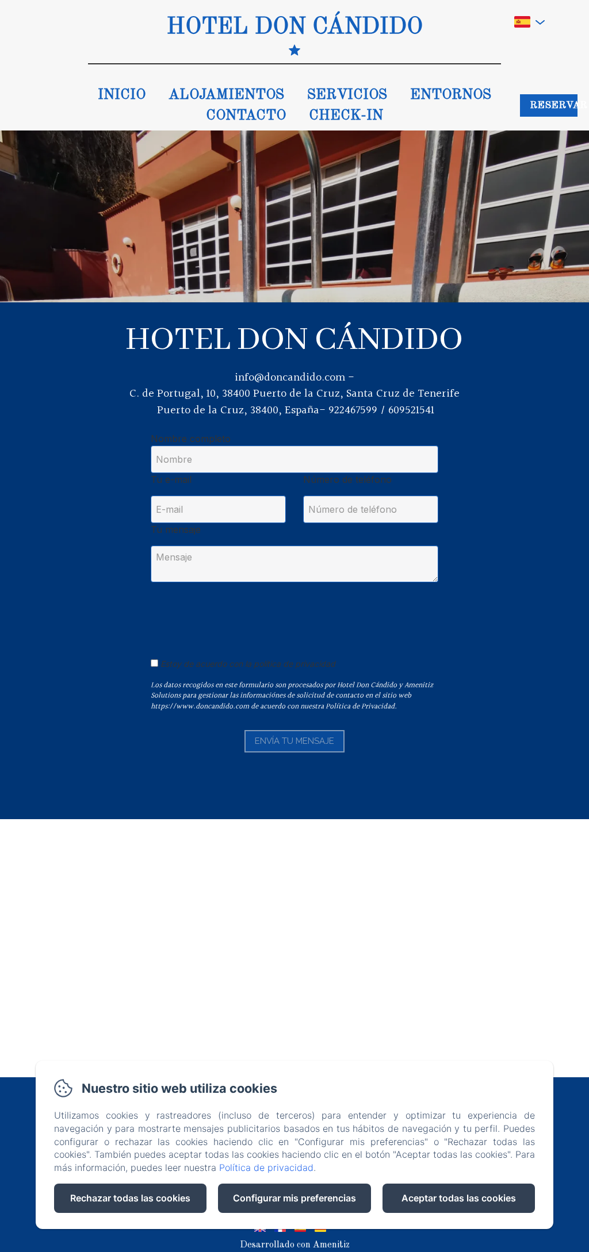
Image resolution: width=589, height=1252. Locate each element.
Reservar (553, 105)
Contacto (246, 116)
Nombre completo (191, 438)
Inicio (122, 95)
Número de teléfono (347, 479)
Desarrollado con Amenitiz (295, 1245)
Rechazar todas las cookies (130, 1198)
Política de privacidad (266, 1167)
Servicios (347, 95)
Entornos (450, 95)
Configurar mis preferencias (294, 1198)
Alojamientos (226, 95)
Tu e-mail (171, 479)
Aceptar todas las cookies (458, 1198)
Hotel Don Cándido (295, 27)
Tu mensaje (176, 529)
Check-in (346, 116)
